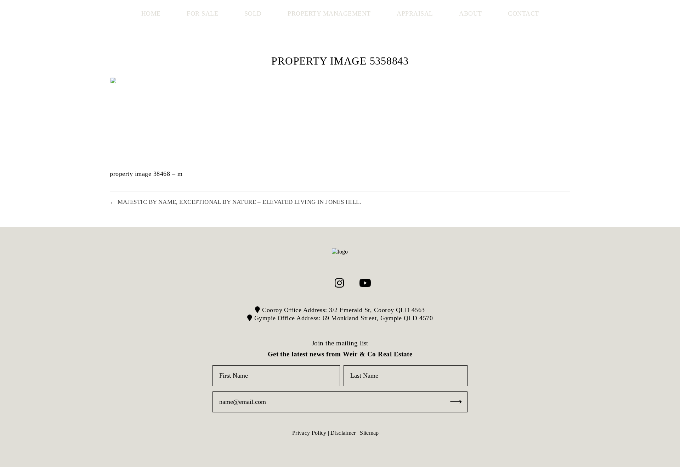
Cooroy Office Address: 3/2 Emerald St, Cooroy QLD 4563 (342, 309)
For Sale (202, 13)
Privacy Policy (309, 433)
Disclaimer (343, 433)
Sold (253, 13)
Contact (523, 13)
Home (151, 13)
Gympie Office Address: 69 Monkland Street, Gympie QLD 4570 (342, 318)
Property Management (329, 13)
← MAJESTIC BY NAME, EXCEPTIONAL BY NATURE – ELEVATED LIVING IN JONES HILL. (235, 202)
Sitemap (369, 433)
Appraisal (415, 13)
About (470, 13)
